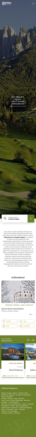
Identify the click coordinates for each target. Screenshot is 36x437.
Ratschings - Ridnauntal (8, 395)
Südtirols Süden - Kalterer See (10, 407)
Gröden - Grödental (27, 404)
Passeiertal (22, 409)
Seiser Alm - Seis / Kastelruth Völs (11, 404)
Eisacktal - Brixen (23, 393)
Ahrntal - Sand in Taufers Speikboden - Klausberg (15, 400)
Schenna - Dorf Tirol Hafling (9, 411)
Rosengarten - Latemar (8, 406)
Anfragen (27, 326)
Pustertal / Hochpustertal (23, 395)
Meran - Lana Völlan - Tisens (9, 409)
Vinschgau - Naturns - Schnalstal (10, 413)
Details (8, 321)
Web (7, 326)
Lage (25, 321)
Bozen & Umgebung (22, 406)
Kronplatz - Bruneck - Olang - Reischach (12, 398)
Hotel (6, 4)
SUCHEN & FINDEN (13, 218)
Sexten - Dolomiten (7, 397)
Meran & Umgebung (26, 407)
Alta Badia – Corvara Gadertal (10, 402)
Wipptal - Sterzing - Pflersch (9, 393)
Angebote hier (10, 376)
